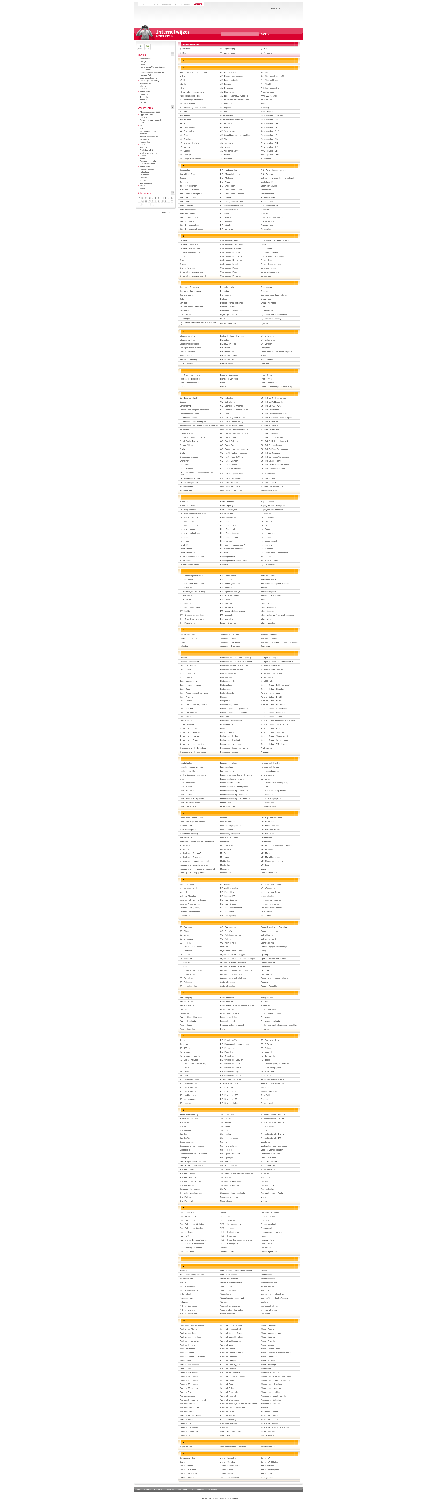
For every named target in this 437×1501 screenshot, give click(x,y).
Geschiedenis (145, 70)
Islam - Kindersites (268, 607)
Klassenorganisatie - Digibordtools (234, 709)
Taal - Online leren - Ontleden (192, 1224)
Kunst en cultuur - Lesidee (271, 716)
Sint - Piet (224, 1142)
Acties (182, 76)
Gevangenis (185, 429)
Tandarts (224, 1212)
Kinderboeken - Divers (189, 728)
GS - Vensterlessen (269, 474)
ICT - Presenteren (187, 623)
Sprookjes (265, 1173)
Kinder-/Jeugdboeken (149, 136)
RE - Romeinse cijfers (270, 1040)
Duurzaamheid (267, 311)
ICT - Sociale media (228, 588)
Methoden (144, 147)
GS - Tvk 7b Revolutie (270, 422)
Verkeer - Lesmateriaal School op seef (236, 1271)
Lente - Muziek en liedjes (190, 802)
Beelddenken (185, 170)
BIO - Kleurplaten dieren (189, 225)
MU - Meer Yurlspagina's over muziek (276, 845)
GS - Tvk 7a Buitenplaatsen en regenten (277, 418)
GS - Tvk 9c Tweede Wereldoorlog (275, 457)
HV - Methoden (267, 549)
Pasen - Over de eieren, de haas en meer (237, 1005)
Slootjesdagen (226, 1201)
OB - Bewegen (186, 927)
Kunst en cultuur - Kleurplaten (273, 713)
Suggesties (153, 4)
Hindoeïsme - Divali (228, 525)
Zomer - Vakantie (227, 1474)
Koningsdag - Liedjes (269, 658)
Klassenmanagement (229, 705)
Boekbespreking (267, 194)
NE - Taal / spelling (228, 916)
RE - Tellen (265, 1060)
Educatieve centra (187, 336)
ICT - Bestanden (186, 580)
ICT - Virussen (226, 603)
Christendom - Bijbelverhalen (191, 272)
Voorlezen (265, 1302)
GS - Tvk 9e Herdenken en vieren (275, 465)
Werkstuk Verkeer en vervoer (232, 1408)
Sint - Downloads (187, 1201)
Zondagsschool (267, 1478)
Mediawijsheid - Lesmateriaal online (194, 865)
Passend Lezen (229, 53)
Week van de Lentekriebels (191, 1337)
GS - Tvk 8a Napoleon (270, 429)
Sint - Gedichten (227, 1114)
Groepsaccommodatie (189, 457)
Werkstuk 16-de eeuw (189, 1372)
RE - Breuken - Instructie (190, 1056)
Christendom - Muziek (229, 264)
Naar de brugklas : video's (190, 888)
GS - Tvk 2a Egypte (228, 437)
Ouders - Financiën (269, 986)
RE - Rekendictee (227, 1087)
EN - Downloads (227, 352)
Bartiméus (186, 48)
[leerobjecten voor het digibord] (140, 47)
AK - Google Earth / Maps (190, 159)
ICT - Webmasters (228, 607)
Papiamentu (184, 1013)
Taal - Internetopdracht (189, 1216)
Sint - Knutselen (226, 1126)
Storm (263, 1197)
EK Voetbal (224, 340)
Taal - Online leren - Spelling (191, 1228)
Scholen (183, 1126)
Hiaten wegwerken (228, 517)
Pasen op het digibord (229, 1017)
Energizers (265, 348)
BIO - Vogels (225, 225)
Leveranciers (225, 802)
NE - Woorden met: (269, 888)
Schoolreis (144, 172)
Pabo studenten (186, 1001)
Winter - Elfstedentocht (270, 1325)
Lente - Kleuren (186, 787)
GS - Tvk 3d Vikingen (229, 461)
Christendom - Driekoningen (231, 244)
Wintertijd (264, 1408)
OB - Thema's (226, 931)
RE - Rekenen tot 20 (228, 1099)
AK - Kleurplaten (227, 92)
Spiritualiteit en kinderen (270, 1154)
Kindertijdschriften (227, 693)
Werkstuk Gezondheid (189, 1427)
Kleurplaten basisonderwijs (231, 720)
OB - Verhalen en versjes (230, 935)
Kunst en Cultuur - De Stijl (271, 697)
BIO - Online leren (227, 186)
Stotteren (264, 1201)
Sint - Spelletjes (226, 1158)
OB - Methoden (186, 959)
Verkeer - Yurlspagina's (229, 1290)
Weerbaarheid (185, 1361)
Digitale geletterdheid (228, 315)
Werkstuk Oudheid (228, 1368)
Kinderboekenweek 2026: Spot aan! (235, 665)
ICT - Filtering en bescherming (192, 591)
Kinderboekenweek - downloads (193, 752)
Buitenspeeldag (267, 225)
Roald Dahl (265, 1095)
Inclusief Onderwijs (228, 623)
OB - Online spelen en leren (191, 970)
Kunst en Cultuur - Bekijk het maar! (275, 685)
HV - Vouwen (266, 557)
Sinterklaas (144, 175)
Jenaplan (183, 642)
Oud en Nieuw (266, 974)
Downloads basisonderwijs (151, 120)
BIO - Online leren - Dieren (231, 190)
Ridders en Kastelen (269, 1091)
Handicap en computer (189, 517)
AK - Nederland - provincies (231, 119)
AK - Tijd (223, 139)
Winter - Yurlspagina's (270, 1365)
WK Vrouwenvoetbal (269, 1431)
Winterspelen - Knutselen (271, 1388)
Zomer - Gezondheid (188, 1474)
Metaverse (224, 841)
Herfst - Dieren (186, 549)
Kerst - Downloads (187, 673)
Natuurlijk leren (186, 916)
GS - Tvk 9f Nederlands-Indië (273, 469)
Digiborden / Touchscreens (231, 311)
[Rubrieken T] (165, 201)
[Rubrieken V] (172, 201)
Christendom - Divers (229, 240)
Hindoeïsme (225, 521)
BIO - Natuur (225, 182)
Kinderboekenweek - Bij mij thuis (193, 748)
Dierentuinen (225, 295)
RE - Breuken (185, 1052)
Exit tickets (265, 363)
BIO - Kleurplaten (187, 221)
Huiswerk (224, 564)
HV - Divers (265, 525)
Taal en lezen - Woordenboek (192, 1244)
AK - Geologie (185, 155)
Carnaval (143, 117)
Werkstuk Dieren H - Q (189, 1408)
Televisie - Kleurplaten (270, 1212)
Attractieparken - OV (269, 147)
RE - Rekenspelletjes (229, 1103)
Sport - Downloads (268, 1158)
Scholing (183, 1134)
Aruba (263, 104)
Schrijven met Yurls (187, 1185)
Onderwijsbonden (227, 986)
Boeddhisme (266, 190)
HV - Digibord (266, 521)
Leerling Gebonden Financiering (193, 775)
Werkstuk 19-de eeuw (189, 1384)
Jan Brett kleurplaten (188, 638)
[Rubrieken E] (152, 198)
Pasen (142, 158)
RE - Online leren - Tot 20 (230, 1076)
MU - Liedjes (266, 841)
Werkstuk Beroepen (188, 1396)
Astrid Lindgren (267, 112)
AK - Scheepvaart (227, 131)
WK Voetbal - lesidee (269, 1423)
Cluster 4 (264, 244)
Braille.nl (185, 53)
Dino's (222, 319)
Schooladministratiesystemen (192, 1146)
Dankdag (183, 303)
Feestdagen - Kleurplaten (190, 379)
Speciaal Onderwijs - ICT (271, 1138)
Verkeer (143, 102)
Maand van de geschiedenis (191, 818)
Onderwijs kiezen (227, 982)
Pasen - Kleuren (186, 1025)
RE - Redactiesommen (229, 1083)
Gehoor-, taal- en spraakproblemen (194, 410)
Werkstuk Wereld (227, 1416)
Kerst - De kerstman (188, 665)
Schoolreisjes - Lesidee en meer (193, 1162)
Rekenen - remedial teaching (272, 1083)
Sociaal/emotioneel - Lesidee (272, 1118)
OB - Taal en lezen (228, 927)
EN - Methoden (226, 363)
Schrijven (144, 94)
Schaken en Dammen (189, 1118)
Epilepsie (264, 356)
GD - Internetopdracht (189, 398)
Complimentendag (268, 268)
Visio (265, 48)
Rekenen (143, 89)
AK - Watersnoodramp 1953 (272, 76)
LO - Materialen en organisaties (274, 791)
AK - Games (185, 151)
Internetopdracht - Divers (271, 595)
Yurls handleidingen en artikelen (233, 1447)
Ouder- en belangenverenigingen (274, 978)
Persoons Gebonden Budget (232, 1025)
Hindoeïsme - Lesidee (229, 537)
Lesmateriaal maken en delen (232, 779)
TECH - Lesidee (227, 1228)
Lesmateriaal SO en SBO (230, 783)
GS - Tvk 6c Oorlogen (270, 410)
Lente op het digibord (228, 763)
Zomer (142, 188)
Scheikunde (145, 92)
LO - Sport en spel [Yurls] (271, 798)
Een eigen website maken (190, 348)
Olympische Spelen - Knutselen (233, 966)
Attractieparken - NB (269, 139)
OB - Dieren (184, 931)
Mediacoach (185, 845)
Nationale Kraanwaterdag (190, 904)
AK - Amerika (185, 115)
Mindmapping (225, 857)
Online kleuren (267, 935)
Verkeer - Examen (187, 1310)
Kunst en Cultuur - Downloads (273, 705)
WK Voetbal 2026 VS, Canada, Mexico (276, 1427)
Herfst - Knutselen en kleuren (192, 557)
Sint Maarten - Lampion (229, 1185)
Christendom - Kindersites (231, 256)
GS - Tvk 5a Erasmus (229, 482)
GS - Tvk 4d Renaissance (231, 479)
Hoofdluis (224, 553)
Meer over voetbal (227, 830)
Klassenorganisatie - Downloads (233, 713)
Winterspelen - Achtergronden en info (276, 1376)
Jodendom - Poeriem (269, 638)
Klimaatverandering (228, 724)
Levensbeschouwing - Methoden (233, 795)
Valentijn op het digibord (189, 1290)
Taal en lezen (145, 97)
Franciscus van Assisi (229, 379)
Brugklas (264, 213)
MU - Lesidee (266, 837)
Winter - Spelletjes (268, 1361)
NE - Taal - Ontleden (228, 904)
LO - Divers (265, 779)
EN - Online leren (268, 340)
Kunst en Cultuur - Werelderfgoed (274, 740)
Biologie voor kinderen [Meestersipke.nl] (277, 178)
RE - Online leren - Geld (230, 1064)
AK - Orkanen (226, 123)
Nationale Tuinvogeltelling (190, 908)
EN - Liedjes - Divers (228, 356)
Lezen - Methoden (227, 806)
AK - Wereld (266, 84)
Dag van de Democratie (189, 287)
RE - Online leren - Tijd (229, 1072)
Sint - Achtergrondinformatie (191, 1193)
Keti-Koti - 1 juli (186, 720)
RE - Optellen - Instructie (230, 1079)
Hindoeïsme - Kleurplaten (230, 533)
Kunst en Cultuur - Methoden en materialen (278, 720)
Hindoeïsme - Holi (227, 529)
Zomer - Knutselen (228, 1458)
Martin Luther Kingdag (189, 833)
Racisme (183, 1040)
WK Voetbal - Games (269, 1412)
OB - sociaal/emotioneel (189, 986)
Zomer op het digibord (270, 1470)
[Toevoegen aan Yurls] (198, 4)
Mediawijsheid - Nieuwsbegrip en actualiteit (197, 869)
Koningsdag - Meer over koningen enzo (277, 661)
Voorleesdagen (146, 183)
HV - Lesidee (266, 537)
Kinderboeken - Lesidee (189, 736)
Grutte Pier (184, 461)
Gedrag (183, 402)
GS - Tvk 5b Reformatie (230, 486)
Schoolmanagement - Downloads (193, 1154)
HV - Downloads (267, 529)
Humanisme (266, 513)
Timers (263, 1236)
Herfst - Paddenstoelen (189, 564)
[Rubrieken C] (146, 198)
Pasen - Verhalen (227, 1009)
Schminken (184, 1122)
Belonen (183, 178)
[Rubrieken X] (143, 204)
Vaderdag (183, 1271)
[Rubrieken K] (172, 198)
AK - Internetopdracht (229, 80)
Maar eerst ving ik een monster (192, 822)
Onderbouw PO (146, 150)
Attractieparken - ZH (269, 151)
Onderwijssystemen (148, 153)
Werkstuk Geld (186, 1423)
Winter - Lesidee (267, 1345)
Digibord (223, 299)
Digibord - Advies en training (231, 303)
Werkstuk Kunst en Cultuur (231, 1333)
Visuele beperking (227, 1314)
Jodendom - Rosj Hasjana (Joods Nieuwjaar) (279, 642)
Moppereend (225, 873)
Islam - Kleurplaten (268, 611)
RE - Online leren (227, 1056)
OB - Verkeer (225, 939)
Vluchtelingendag (268, 1278)
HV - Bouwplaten (267, 517)
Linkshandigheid (267, 775)
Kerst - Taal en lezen (188, 713)
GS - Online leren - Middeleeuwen (234, 410)
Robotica (264, 1099)
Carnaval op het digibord (190, 252)
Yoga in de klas (186, 1447)
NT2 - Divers (266, 916)
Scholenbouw (185, 1130)
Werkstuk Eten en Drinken (190, 1416)
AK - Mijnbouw (226, 108)
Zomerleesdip (266, 1474)
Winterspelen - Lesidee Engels (273, 1396)
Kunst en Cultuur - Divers (271, 701)
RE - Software (266, 1044)
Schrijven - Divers (187, 1169)
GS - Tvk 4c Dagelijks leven (231, 474)
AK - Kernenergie (227, 88)
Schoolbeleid (185, 1150)
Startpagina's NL (267, 1185)
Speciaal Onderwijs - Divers (272, 1134)
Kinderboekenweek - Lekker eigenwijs (236, 658)
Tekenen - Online (227, 1252)
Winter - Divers (226, 1435)
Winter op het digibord (270, 1372)
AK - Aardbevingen (187, 104)
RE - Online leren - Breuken (231, 1060)
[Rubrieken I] (165, 198)
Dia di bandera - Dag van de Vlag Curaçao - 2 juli (198, 323)
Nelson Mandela (267, 896)
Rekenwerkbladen (147, 164)
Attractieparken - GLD (270, 131)
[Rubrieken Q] (156, 201)
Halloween (184, 502)
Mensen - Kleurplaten (229, 837)
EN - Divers (225, 348)
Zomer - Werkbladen (269, 1462)
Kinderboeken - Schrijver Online (193, 744)
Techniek (143, 100)
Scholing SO (185, 1138)
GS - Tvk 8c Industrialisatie (272, 437)
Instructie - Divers (268, 576)
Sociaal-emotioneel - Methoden (273, 1114)
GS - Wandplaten (268, 479)
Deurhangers (185, 319)
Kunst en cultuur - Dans (270, 693)
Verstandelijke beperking (230, 1306)
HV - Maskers (266, 545)
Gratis (182, 449)
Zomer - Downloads (188, 1470)
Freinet (223, 387)
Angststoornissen (268, 92)
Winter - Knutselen (268, 1341)
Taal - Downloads (187, 1212)
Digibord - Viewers (227, 307)
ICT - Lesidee (185, 611)
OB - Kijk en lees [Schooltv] (191, 947)
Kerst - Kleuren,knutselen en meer (194, 693)
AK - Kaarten (225, 84)
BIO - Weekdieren (227, 229)
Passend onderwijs (148, 161)
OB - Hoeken (185, 943)
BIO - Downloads (187, 205)
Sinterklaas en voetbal (229, 1197)
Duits (263, 307)
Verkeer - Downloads (188, 1306)
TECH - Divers (226, 1216)
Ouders (143, 156)
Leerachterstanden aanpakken (192, 767)
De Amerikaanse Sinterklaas (191, 307)
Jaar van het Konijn (187, 634)
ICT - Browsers (186, 588)
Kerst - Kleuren (186, 689)
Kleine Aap (224, 716)
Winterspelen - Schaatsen (271, 1400)
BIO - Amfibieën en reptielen (191, 194)
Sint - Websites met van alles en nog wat (237, 1173)
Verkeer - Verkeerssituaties (231, 1282)
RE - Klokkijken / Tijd (228, 1040)
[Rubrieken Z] (149, 204)
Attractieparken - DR (269, 119)
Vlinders (264, 1271)
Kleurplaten (144, 139)
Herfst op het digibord (229, 509)
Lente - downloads (187, 783)
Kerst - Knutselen (187, 697)
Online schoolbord (268, 939)
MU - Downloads (267, 822)
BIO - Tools (225, 213)
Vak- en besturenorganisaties (192, 1274)
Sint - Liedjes (225, 1134)
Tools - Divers (266, 1244)
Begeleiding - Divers (188, 174)
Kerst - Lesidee (186, 701)
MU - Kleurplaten (267, 833)
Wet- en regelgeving (228, 1423)
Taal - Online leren (187, 1220)
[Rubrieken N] (146, 201)
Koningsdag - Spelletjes (270, 665)
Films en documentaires (189, 383)
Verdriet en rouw (186, 1298)
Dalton (182, 299)
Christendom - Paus (228, 272)
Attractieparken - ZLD (270, 155)
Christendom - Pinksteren (230, 276)
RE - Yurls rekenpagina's (271, 1068)
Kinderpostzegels (227, 681)
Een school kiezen (187, 352)
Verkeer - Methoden (228, 1274)
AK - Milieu (224, 112)
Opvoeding (265, 966)
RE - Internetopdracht (189, 1099)
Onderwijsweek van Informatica (274, 927)
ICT (141, 128)
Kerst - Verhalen (186, 716)
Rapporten (184, 1044)
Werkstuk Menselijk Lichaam (232, 1337)
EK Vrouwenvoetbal (228, 344)
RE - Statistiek (266, 1052)
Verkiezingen (225, 1294)
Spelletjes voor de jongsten (272, 1150)
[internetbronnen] (147, 47)
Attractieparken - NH (269, 143)
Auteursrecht (266, 159)
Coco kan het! (266, 248)
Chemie (183, 256)
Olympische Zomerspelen (231, 974)
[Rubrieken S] (162, 201)
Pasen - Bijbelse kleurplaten (191, 1017)
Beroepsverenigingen (188, 186)
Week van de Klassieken (190, 1333)
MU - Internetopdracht (270, 826)
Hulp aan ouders (267, 502)
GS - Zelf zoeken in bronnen (272, 486)
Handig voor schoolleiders (190, 533)
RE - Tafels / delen (268, 1056)
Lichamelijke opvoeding (149, 81)
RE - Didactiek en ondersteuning (193, 1064)
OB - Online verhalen (188, 974)
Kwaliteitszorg (266, 748)
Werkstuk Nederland (228, 1357)
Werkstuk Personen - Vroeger (232, 1376)
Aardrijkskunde (146, 59)
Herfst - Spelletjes (227, 506)
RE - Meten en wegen (229, 1048)
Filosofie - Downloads (229, 375)
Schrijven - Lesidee (187, 1173)
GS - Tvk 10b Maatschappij (231, 425)
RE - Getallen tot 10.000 (189, 1079)
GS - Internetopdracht (189, 482)
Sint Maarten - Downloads (231, 1181)
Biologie (143, 61)
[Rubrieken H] (162, 198)
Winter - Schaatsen (269, 1357)
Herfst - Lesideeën (187, 561)
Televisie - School (268, 1216)
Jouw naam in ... (267, 646)
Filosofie (183, 387)
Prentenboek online (269, 1009)
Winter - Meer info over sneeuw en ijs (276, 1353)
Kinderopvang (226, 677)
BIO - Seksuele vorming (230, 209)
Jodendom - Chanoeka (229, 634)
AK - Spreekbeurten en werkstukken (235, 135)
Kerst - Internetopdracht (189, 681)
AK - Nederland (226, 115)
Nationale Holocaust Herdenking (193, 900)
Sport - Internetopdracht (270, 1162)
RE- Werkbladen (267, 1072)
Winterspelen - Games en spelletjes (275, 1380)
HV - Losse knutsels (269, 541)
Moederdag (225, 865)
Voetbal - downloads (269, 1282)
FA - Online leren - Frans (190, 375)
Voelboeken (268, 53)
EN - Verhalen (266, 344)
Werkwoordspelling (228, 1420)
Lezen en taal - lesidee (270, 767)
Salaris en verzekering (189, 1114)
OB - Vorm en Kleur (228, 943)
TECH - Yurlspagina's (229, 1244)
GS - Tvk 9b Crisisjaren (270, 453)
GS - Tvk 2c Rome (228, 445)
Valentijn (143, 177)
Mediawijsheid (145, 83)
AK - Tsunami (225, 147)
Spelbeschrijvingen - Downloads (274, 1146)
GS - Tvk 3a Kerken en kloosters (234, 449)
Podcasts (265, 1001)
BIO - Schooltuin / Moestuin (231, 205)
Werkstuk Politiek (227, 1388)
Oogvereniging (229, 48)
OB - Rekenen (186, 982)
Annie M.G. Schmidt (269, 96)
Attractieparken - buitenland (272, 115)
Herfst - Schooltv (227, 502)
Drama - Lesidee (267, 299)
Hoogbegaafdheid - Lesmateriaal (233, 561)
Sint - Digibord (185, 1197)
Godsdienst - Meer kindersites (192, 437)
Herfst (142, 123)
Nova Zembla (266, 912)
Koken (222, 728)
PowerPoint (265, 1005)
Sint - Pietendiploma (228, 1146)
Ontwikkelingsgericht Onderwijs (274, 947)
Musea (263, 869)
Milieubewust (225, 849)
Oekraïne (224, 947)
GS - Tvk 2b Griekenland (230, 441)
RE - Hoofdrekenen (188, 1095)
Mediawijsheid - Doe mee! (190, 853)
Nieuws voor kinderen (270, 904)
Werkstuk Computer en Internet (193, 1400)
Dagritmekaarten (186, 295)
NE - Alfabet (225, 884)
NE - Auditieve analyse (229, 888)
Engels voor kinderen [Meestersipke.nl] (277, 352)
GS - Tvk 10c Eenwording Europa (234, 429)
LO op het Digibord (268, 806)
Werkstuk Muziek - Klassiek (231, 1353)
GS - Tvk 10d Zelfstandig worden (234, 433)
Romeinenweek (267, 1103)
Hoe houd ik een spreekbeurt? (232, 545)
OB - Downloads (186, 939)
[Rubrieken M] (143, 201)
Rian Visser (265, 1087)
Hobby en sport (226, 541)
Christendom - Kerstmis (230, 252)
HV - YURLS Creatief (269, 561)
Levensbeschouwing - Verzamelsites (235, 798)
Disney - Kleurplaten (228, 323)
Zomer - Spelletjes (227, 1462)
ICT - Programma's (228, 576)
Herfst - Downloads (188, 553)
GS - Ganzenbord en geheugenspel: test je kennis (197, 474)
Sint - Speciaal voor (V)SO (231, 1154)
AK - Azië (183, 123)
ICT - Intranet (185, 599)
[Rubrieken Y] (146, 204)
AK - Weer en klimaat (269, 80)
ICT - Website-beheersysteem (232, 611)
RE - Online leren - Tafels (230, 1068)
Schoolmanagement (148, 169)
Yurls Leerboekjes (268, 1447)
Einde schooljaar (186, 363)
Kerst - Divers (185, 669)
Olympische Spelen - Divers (231, 951)
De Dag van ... (186, 311)
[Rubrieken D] (149, 198)
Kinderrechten (226, 685)
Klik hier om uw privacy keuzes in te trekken (220, 1498)
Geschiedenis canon (188, 418)
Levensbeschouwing (148, 78)
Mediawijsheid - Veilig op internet (193, 873)
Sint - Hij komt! (226, 1118)
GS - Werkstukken (268, 482)
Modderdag (225, 861)
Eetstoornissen (186, 356)
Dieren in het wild (227, 287)
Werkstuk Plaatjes (227, 1380)
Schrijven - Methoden (188, 1177)
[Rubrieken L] (139, 201)
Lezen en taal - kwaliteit (270, 763)
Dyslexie (264, 323)
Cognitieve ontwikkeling (270, 252)
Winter (142, 186)
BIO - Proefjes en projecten (231, 202)
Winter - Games (267, 1329)
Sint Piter (224, 1189)
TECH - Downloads (228, 1220)
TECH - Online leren (228, 1236)
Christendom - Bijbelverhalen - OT (194, 276)
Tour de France (267, 1248)
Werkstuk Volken (227, 1412)
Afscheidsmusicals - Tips (190, 96)
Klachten (223, 697)
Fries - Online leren (269, 383)
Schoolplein (184, 1158)
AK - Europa (185, 147)
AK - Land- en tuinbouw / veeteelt (234, 96)
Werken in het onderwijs (189, 1365)
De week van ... (186, 315)
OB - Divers (184, 935)
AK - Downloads (186, 139)
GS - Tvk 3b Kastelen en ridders (233, 453)
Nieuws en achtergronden (271, 900)
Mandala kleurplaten (188, 830)
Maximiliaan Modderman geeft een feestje (197, 841)
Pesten (223, 1029)
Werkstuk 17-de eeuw (189, 1376)
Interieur (264, 588)
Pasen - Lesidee (227, 997)
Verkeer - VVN (226, 1286)
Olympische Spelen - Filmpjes (232, 955)
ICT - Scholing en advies (230, 584)
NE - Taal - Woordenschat (231, 908)
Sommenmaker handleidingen (273, 1122)
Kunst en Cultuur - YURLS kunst (274, 744)
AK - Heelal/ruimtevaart (229, 72)
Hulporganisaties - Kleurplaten (273, 506)
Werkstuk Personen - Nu (230, 1372)
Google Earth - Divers (189, 441)
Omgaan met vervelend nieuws (233, 978)
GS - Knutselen (186, 490)
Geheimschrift (185, 406)
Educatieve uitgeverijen (189, 344)
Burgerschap (266, 229)
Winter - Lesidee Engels (270, 1349)
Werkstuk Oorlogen (228, 1361)
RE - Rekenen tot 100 (229, 1095)
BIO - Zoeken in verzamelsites (273, 170)
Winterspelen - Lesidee (270, 1392)
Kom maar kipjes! (227, 732)
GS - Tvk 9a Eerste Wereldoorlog (274, 449)
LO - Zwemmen (267, 802)
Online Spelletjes (267, 943)
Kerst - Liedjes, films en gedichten (193, 705)
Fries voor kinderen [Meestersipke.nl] (276, 387)
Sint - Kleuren (225, 1122)
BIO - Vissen (225, 217)
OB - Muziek (185, 962)
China (182, 260)
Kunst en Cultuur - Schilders (272, 732)
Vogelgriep (265, 1290)
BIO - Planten (225, 198)
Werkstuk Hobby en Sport (231, 1325)
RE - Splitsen (266, 1048)
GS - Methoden (226, 398)
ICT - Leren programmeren (191, 607)
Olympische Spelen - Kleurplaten (233, 962)
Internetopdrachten (148, 131)
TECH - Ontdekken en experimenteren (236, 1240)
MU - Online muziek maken (272, 861)
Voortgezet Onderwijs (269, 1306)
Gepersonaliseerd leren (189, 414)
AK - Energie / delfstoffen (190, 143)
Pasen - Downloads (188, 1021)
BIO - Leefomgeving (228, 170)
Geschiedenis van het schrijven (193, 422)
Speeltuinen (265, 1142)
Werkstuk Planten (227, 1384)
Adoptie (183, 84)
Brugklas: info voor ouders (272, 217)
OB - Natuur (185, 966)
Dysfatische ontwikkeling (271, 319)
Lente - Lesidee (186, 795)
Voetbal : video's (267, 1286)
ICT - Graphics (186, 595)
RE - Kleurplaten (186, 1103)
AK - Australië (185, 119)
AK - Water (265, 72)
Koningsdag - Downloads (230, 740)
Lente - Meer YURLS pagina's (192, 798)
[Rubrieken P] (152, 201)
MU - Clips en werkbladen (271, 818)
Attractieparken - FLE (269, 123)
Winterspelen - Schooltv (270, 1404)
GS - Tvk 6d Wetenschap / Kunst (274, 414)
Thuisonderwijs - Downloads (272, 1232)
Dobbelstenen (266, 291)
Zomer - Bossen (186, 1466)
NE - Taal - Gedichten (229, 900)
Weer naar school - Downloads (192, 1357)
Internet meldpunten (269, 591)
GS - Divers (184, 465)
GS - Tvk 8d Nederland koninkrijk (274, 441)
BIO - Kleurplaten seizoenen (191, 229)
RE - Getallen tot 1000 (189, 1087)
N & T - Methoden (187, 884)
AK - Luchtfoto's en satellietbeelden (234, 100)
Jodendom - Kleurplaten (230, 646)
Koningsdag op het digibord (272, 673)
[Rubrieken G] (159, 198)
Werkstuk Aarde (186, 1392)
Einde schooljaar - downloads (232, 336)
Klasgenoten (225, 701)
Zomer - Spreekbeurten (230, 1466)
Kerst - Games (186, 677)
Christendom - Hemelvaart (231, 248)
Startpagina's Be (267, 1181)
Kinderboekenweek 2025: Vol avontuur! (236, 661)
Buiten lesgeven (267, 221)
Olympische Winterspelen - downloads (236, 970)
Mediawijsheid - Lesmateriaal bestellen (195, 861)
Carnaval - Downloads (189, 244)
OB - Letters (185, 955)
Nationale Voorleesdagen (190, 912)
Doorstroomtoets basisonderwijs (274, 295)
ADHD (182, 80)
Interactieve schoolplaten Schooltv (275, 584)
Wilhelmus (224, 1427)
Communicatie (266, 260)
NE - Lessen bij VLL (228, 896)
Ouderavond (266, 982)
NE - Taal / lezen (227, 912)
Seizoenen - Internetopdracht (192, 1189)
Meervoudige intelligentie (230, 833)
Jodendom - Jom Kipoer (230, 642)
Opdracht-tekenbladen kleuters (273, 959)
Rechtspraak (266, 1076)
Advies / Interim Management (192, 92)
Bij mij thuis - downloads (189, 190)
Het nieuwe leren (227, 513)
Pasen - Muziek (226, 1001)
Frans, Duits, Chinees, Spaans (152, 67)
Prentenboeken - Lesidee (271, 1013)
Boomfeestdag (267, 202)
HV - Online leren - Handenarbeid (274, 553)
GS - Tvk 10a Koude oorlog (231, 422)
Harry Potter (185, 541)
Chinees (183, 264)
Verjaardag (184, 1302)
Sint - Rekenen (226, 1150)
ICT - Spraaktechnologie (230, 591)
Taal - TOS (184, 1236)
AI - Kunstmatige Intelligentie (191, 100)
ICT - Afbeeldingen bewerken (191, 576)
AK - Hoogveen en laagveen (231, 76)
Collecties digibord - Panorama (273, 256)
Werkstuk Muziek (227, 1349)
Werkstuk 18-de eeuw (189, 1380)
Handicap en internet (188, 521)
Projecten (265, 1029)
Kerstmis (143, 134)
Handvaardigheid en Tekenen (152, 72)
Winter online (266, 1368)
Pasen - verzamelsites (229, 1013)
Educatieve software (188, 340)
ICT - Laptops (185, 603)
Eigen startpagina (182, 4)
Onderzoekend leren (269, 931)
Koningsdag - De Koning (230, 736)
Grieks (182, 453)
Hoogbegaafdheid (227, 557)
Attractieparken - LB (269, 135)
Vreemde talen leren (269, 1310)
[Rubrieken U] (169, 201)
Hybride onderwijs (268, 564)
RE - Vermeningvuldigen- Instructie (275, 1064)
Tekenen (223, 1248)
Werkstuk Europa (187, 1420)
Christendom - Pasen (229, 268)
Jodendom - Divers (228, 638)
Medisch (223, 818)
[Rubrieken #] (152, 204)
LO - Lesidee (266, 787)
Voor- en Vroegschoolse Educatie (274, 1298)
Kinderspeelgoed (227, 689)
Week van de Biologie (188, 1329)
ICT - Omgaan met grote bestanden (194, 615)
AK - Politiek (225, 127)
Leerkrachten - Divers (189, 771)
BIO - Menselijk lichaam (230, 174)
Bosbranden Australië (269, 205)
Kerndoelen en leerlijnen (189, 661)
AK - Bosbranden (187, 131)
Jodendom (184, 646)
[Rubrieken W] (139, 204)
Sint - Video (225, 1169)
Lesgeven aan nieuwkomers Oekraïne (236, 775)
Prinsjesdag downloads (270, 1021)
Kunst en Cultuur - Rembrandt (273, 728)
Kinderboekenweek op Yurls (231, 669)
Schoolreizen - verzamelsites (192, 1166)
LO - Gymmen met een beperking (274, 783)
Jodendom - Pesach (269, 634)
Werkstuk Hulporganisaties (231, 1329)
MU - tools (265, 865)
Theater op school (268, 1224)
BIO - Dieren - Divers (188, 198)
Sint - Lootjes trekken (229, 1138)
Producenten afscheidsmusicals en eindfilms (279, 1025)
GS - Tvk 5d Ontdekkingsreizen (274, 398)
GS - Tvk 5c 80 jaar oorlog (231, 490)
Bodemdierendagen (269, 186)
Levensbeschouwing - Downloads (234, 791)
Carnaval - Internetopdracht (191, 248)
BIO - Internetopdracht (189, 217)
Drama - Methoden (268, 303)
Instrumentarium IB (268, 580)
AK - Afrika (184, 112)
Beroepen (184, 182)
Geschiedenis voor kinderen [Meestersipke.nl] (199, 425)
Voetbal (143, 180)
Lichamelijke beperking (270, 771)
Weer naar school (187, 1353)
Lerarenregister (226, 767)
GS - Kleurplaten (186, 486)
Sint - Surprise (226, 1162)
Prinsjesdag (265, 1017)
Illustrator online (226, 619)
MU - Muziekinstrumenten (271, 857)
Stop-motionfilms (267, 1189)
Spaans (264, 1130)
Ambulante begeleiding (270, 88)
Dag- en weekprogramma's (191, 291)
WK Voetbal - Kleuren (269, 1416)
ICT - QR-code (226, 580)
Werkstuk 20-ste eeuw (189, 1388)
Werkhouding (185, 1368)
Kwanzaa (264, 752)
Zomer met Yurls (267, 1466)
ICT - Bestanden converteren (192, 584)
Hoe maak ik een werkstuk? (231, 549)
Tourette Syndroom (269, 1252)
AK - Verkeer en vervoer (230, 151)
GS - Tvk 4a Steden (228, 465)
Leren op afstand (227, 771)
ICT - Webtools (226, 615)
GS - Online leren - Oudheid (231, 406)
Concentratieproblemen (270, 272)
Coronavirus (266, 276)
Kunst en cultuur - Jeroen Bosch (274, 709)
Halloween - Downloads (189, 506)
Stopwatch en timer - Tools (272, 1193)
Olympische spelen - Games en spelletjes (237, 959)
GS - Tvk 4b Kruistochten (230, 469)
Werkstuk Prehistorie (229, 1392)
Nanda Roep (185, 892)
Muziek (143, 86)
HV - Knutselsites (268, 533)
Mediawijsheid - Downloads (191, 857)
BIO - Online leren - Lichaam (232, 194)
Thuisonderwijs (267, 1228)
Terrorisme (265, 1220)
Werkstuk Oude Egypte (230, 1365)
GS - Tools (224, 414)
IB (141, 126)
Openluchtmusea (268, 962)
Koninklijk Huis (267, 681)
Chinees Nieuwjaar (187, 268)
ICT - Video (225, 599)
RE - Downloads (186, 1072)
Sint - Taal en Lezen (228, 1166)
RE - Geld (184, 1076)
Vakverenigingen (186, 1278)
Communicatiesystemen (271, 264)
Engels (143, 64)
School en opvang (187, 1142)
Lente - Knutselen (187, 791)
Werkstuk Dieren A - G (189, 1404)
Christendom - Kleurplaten (231, 260)
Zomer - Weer (266, 1458)
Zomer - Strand (226, 1470)
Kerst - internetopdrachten (190, 685)
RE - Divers (184, 1068)
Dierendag (224, 291)
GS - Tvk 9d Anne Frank (271, 461)
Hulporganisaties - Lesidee (272, 509)
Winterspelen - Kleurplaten (271, 1384)
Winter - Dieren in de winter (231, 1431)
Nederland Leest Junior (270, 892)
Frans (222, 383)
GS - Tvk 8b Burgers (269, 433)
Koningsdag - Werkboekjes (272, 669)
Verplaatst (224, 1302)
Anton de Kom (266, 100)
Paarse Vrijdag (186, 997)
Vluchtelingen (266, 1274)
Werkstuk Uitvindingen (229, 1400)
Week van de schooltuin (189, 1341)
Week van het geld (187, 1345)
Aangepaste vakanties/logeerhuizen (194, 72)
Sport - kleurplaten (268, 1166)
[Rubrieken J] (169, 198)
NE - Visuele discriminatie (271, 884)
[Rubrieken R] (159, 201)
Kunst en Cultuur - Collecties (272, 689)
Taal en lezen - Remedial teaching (193, 1240)
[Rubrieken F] (156, 198)
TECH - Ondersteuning (229, 1232)
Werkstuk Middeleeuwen (230, 1341)
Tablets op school (187, 1252)
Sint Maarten (225, 1177)
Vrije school (265, 1314)
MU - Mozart (266, 853)
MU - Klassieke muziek (270, 830)
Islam (263, 599)
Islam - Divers (266, 603)
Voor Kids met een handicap (272, 1294)
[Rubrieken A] (139, 198)
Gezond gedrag (186, 433)
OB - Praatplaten (186, 978)
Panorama (184, 1009)
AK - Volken (225, 155)
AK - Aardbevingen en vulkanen (193, 108)
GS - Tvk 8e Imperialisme (271, 445)
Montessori (224, 869)
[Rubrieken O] (149, 201)
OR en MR (265, 970)
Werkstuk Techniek (228, 1396)
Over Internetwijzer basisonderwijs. (204, 1489)
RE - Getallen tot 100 (188, 1083)
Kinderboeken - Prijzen (189, 740)
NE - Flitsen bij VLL (228, 892)
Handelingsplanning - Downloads (193, 513)
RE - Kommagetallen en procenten (234, 1044)
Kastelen (183, 658)
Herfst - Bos (185, 545)
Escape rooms (267, 360)
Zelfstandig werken (187, 1458)
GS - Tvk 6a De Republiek (272, 402)
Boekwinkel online (268, 198)
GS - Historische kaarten (190, 479)
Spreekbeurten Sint (269, 1169)
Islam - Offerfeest (268, 619)
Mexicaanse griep (227, 845)
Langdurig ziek (186, 763)
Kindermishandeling (228, 673)
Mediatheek (184, 849)
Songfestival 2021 (268, 1126)
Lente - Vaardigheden (188, 806)
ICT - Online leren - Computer (192, 619)
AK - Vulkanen (226, 159)
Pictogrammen (267, 997)
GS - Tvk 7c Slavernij (269, 425)
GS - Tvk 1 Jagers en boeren (232, 418)
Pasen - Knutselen (187, 1029)
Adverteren (166, 4)
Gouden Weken (186, 445)
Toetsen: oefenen (268, 1240)
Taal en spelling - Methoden (191, 1248)
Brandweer (265, 209)
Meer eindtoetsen (227, 822)
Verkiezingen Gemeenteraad (232, 1298)
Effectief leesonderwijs (189, 360)
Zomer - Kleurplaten (188, 1478)
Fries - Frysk (266, 379)
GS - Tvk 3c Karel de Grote (231, 457)
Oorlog (263, 951)
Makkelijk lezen (186, 826)
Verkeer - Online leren (229, 1278)
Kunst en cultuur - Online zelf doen (275, 724)
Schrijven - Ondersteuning (190, 1181)
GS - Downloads (186, 469)
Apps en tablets (146, 115)
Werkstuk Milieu (226, 1345)
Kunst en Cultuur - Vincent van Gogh (276, 736)
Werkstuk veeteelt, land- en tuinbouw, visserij (238, 1404)
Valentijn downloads (188, 1286)
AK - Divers (184, 135)
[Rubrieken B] (143, 198)
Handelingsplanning (188, 509)
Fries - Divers (266, 375)
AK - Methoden (226, 104)
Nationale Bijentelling (188, 896)
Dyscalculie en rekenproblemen (274, 315)
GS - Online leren (227, 402)
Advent (182, 88)
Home (142, 4)
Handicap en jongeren (189, 525)
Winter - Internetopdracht (271, 1333)
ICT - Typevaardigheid (229, 595)
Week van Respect (187, 1349)
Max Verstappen (186, 837)
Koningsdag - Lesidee (229, 752)
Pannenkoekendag (187, 1005)
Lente (142, 145)
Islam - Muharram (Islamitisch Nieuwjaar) (278, 615)
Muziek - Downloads (269, 873)
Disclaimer (170, 1489)
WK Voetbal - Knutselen (270, 1420)
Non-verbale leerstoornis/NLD (273, 908)
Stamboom (265, 1177)
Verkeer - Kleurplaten (188, 1314)
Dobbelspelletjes (267, 287)
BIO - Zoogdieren (268, 174)
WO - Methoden (267, 1435)
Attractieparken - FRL (270, 127)
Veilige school (185, 1294)
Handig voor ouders (188, 529)
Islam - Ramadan (268, 623)
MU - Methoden (267, 849)
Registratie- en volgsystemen (273, 1079)
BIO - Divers (185, 202)
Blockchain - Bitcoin (269, 182)
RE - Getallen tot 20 (188, 1091)
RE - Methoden (226, 1052)
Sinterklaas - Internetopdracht (232, 1193)
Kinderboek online (187, 724)
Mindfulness (225, 853)
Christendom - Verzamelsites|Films (275, 240)
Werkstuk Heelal (186, 1435)
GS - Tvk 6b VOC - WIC (271, 406)
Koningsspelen (267, 677)
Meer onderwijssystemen (230, 826)
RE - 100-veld (185, 1048)
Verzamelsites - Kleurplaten (231, 1310)
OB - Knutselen (186, 951)
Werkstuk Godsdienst (189, 1431)
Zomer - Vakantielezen (229, 1478)
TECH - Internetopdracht (230, 1224)
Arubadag (265, 108)
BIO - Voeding (226, 221)
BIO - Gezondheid (187, 213)
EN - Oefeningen (267, 336)
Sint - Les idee (226, 1130)
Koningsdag (145, 142)
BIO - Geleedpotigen (188, 209)
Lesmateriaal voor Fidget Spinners (234, 787)
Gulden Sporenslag (269, 490)
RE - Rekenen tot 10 (228, 1091)
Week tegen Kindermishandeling (193, 1325)
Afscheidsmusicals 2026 (150, 112)
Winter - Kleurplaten (269, 1337)
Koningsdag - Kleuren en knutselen (234, 748)
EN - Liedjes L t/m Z (228, 360)
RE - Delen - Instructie (189, 1060)
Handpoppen (185, 537)
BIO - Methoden (226, 178)
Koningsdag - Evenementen (231, 744)
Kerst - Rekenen (186, 709)
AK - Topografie (226, 143)
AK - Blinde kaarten (187, 127)
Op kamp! (265, 955)
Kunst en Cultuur (147, 75)
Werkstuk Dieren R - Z (189, 1412)
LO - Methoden (267, 795)
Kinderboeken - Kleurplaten (191, 732)
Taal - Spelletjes (186, 1232)
